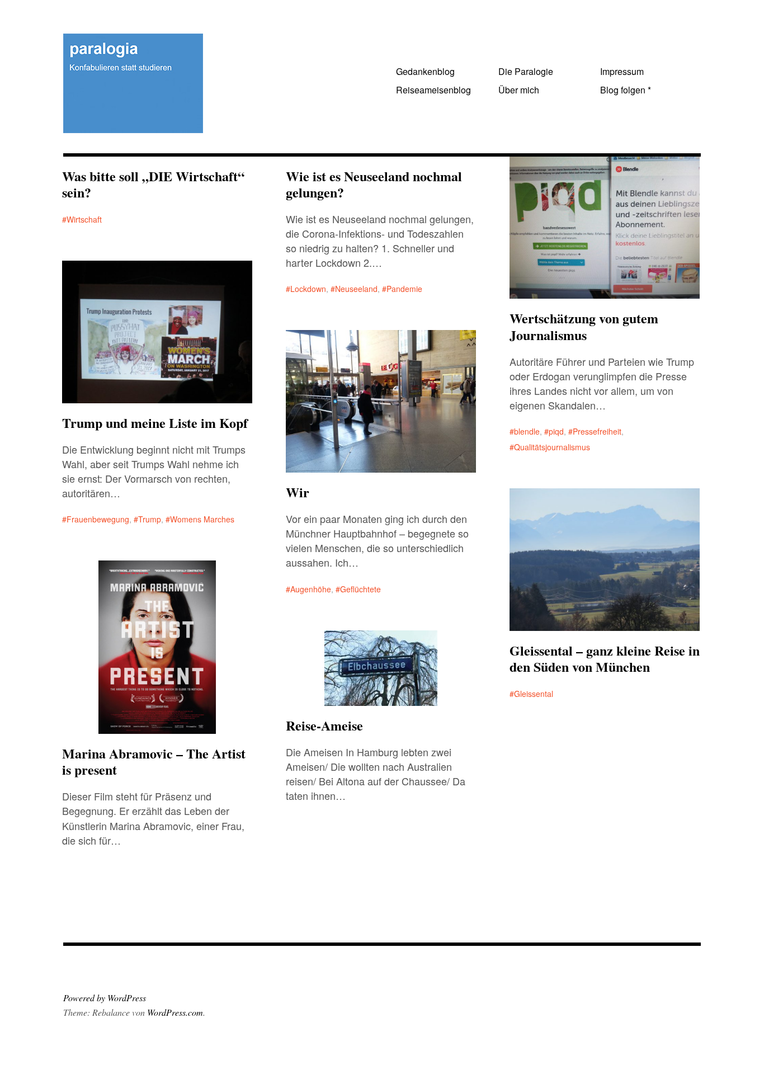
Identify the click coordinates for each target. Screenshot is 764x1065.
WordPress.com (175, 1012)
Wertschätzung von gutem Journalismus (584, 326)
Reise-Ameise (324, 725)
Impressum (622, 71)
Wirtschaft (84, 219)
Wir (297, 492)
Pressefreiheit (597, 431)
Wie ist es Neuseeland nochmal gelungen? (374, 184)
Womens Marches (202, 519)
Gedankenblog (425, 71)
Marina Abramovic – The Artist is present (154, 761)
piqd (556, 431)
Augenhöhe (310, 589)
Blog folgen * (625, 89)
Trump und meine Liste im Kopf (155, 422)
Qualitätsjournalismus (552, 447)
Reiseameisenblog (433, 89)
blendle (527, 431)
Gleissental (533, 693)
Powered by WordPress (104, 997)
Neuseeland (356, 288)
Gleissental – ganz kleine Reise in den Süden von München (605, 658)
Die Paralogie (525, 71)
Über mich (518, 89)
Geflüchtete (360, 589)
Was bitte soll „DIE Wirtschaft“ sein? (153, 184)
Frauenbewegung (98, 519)
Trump (149, 519)
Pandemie (404, 288)
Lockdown (308, 288)
